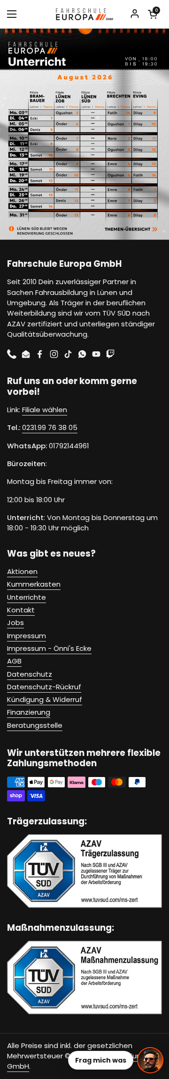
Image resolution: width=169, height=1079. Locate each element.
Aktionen (22, 571)
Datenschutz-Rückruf (44, 687)
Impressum (26, 636)
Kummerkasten (34, 584)
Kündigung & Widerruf (44, 699)
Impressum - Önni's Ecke (49, 648)
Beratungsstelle (34, 725)
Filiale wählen (44, 410)
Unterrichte (26, 597)
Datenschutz (29, 674)
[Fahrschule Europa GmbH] (84, 14)
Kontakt (21, 610)
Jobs (15, 622)
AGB (14, 661)
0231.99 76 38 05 (49, 427)
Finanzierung (28, 712)
